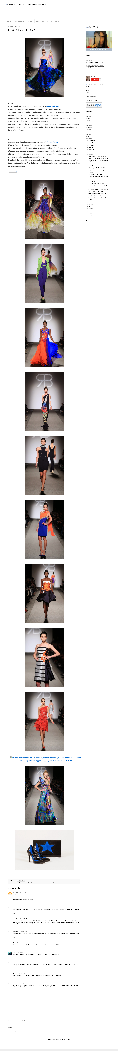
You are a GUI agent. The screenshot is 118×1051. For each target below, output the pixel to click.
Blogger (68, 1039)
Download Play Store (45, 964)
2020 (88, 125)
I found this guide (46, 909)
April (90, 204)
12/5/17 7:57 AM (24, 973)
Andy (14, 952)
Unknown (15, 892)
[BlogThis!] (19, 881)
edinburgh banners (18, 942)
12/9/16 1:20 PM (23, 907)
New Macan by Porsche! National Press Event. (98, 164)
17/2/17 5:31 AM (19, 952)
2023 (88, 120)
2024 (88, 118)
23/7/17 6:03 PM (24, 983)
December (91, 140)
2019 (88, 127)
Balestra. (16, 883)
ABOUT (9, 21)
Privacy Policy (13, 1030)
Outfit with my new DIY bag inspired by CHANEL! (98, 180)
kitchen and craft (91, 96)
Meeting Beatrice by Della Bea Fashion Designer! (98, 161)
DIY (88, 92)
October (91, 145)
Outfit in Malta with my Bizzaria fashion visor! (98, 171)
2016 (88, 134)
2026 (88, 114)
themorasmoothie (57, 883)
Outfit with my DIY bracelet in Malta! (97, 193)
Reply (14, 902)
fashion (19, 883)
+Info (76, 1050)
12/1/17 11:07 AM (27, 942)
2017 (88, 132)
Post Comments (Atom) (21, 1020)
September (92, 147)
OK (80, 1050)
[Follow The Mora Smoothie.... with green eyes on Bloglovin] (12, 172)
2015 (88, 136)
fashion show (25, 883)
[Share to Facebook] (23, 881)
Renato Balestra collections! (95, 174)
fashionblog (30, 883)
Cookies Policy (13, 1032)
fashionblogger (37, 883)
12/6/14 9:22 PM (22, 892)
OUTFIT (30, 21)
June (90, 154)
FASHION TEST (47, 21)
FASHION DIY (20, 21)
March (90, 206)
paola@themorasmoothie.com (94, 62)
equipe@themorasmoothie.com (95, 67)
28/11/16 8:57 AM (23, 918)
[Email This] (17, 881)
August (91, 149)
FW (37, 21)
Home (44, 1018)
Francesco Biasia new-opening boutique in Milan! (98, 186)
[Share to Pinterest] (24, 881)
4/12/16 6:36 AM (23, 931)
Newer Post (12, 1018)
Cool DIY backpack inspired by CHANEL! (98, 158)
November (91, 143)
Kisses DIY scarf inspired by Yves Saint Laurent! (98, 177)
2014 (88, 138)
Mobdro (53, 933)
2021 (88, 123)
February (91, 208)
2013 (88, 213)
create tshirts (16, 973)
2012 (88, 216)
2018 (88, 129)
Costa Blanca (16, 983)
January (91, 211)
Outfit (88, 94)
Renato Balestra (52, 106)
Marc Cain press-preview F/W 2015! (97, 183)
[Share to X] (21, 881)
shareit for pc (65, 920)
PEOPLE (57, 21)
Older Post (77, 1018)
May (90, 202)
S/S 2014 (51, 883)
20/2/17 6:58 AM (23, 962)
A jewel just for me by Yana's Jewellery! (98, 189)
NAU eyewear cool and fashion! (96, 191)
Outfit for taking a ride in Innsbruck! (97, 156)
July (90, 152)
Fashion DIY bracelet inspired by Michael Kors (98, 198)
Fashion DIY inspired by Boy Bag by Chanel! (97, 168)
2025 (88, 116)
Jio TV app (45, 954)
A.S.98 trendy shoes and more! (96, 195)
